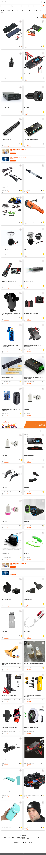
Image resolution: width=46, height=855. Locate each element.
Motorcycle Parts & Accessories (28, 10)
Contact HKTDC (17, 837)
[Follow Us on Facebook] (19, 842)
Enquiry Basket (23, 853)
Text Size (28, 838)
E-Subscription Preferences (21, 838)
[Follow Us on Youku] (31, 842)
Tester (2, 12)
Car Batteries (19, 10)
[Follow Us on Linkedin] (23, 842)
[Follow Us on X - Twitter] (21, 842)
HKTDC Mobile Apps (24, 837)
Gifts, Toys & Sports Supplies (39, 10)
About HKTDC (11, 837)
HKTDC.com (6, 837)
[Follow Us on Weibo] (25, 842)
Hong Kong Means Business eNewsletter (35, 837)
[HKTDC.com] (23, 835)
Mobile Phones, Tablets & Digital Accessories (9, 10)
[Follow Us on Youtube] (29, 842)
